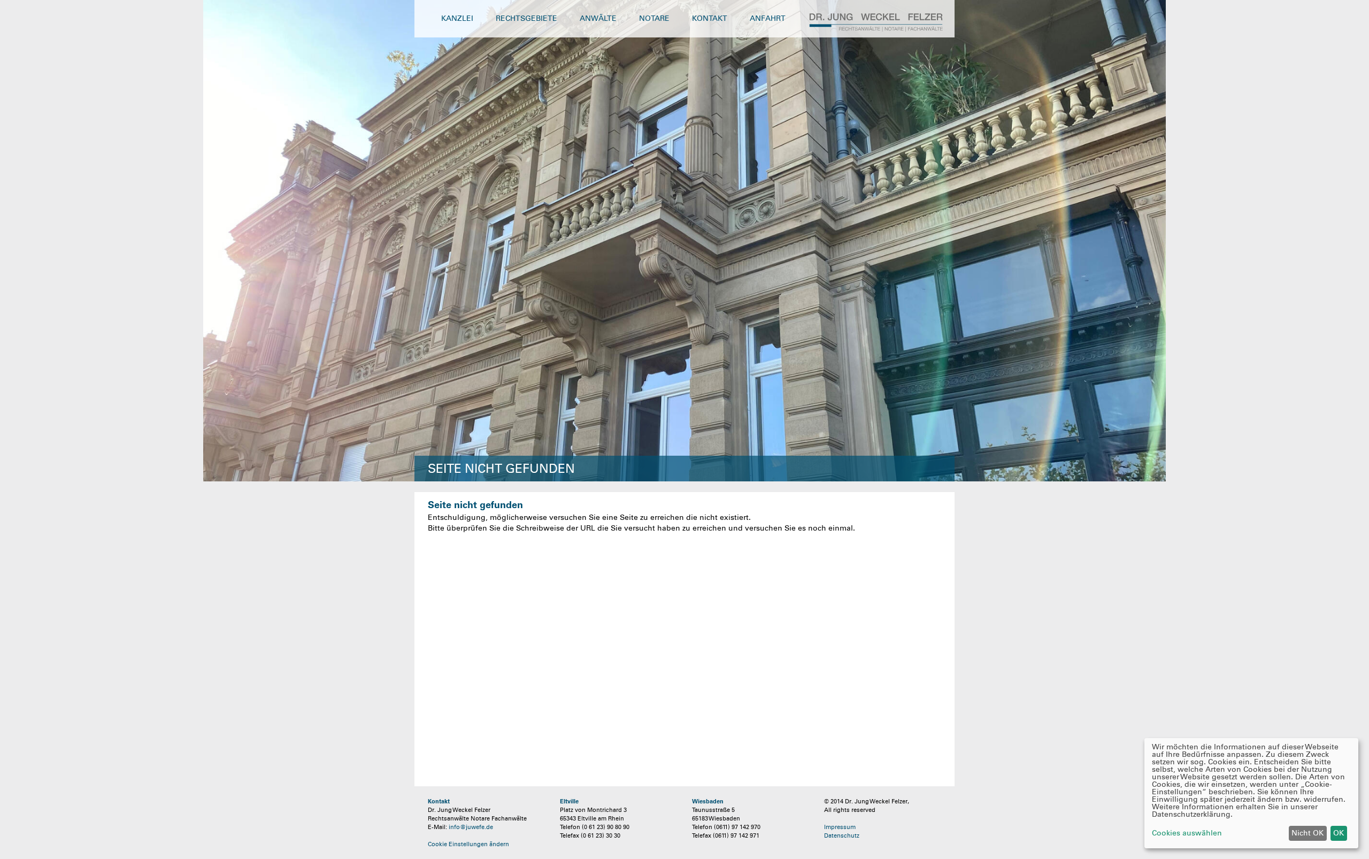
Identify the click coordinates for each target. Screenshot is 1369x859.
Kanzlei (457, 18)
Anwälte (598, 18)
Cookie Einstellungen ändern (468, 844)
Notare (654, 18)
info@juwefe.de (471, 827)
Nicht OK (1307, 833)
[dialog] (1251, 793)
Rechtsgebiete (526, 18)
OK (1338, 833)
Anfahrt (768, 18)
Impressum (840, 827)
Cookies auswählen (1187, 833)
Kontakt (709, 18)
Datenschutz (841, 835)
